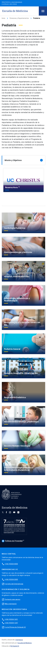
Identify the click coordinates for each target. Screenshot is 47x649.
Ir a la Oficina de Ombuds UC (15, 627)
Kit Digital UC (14, 646)
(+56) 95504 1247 (11, 623)
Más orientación (11, 604)
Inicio (3, 18)
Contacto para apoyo (12, 599)
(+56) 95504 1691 (11, 619)
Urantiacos (19, 640)
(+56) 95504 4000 (11, 564)
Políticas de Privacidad (12, 541)
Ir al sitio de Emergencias (14, 584)
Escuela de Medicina (25, 643)
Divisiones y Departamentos (19, 18)
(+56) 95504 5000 (11, 579)
